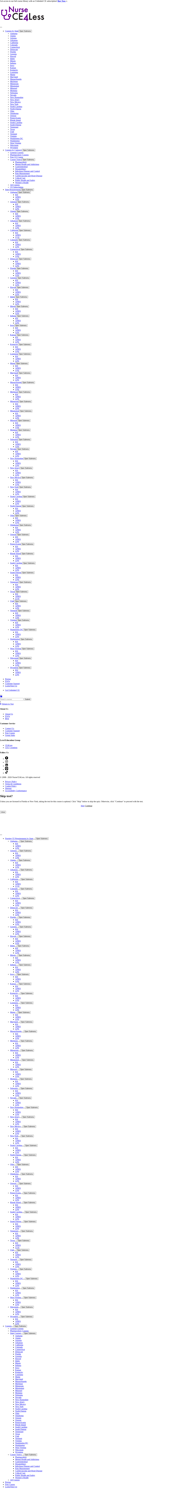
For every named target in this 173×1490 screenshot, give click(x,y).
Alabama (13, 33)
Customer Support (12, 684)
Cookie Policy (10, 786)
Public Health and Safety (25, 180)
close (3, 812)
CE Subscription (16, 187)
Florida (13, 52)
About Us (9, 714)
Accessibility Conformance (16, 791)
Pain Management (22, 173)
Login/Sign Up (11, 686)
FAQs (7, 681)
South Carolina (16, 122)
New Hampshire (16, 97)
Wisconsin (14, 145)
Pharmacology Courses (19, 155)
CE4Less (8, 745)
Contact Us (9, 728)
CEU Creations (11, 748)
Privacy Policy (11, 781)
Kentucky (14, 70)
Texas (12, 129)
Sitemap (8, 788)
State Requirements (13, 190)
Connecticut (15, 47)
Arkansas (14, 40)
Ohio (12, 111)
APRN (18, 197)
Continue (88, 806)
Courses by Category (13, 150)
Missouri (13, 88)
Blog (7, 718)
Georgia (13, 54)
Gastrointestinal (21, 167)
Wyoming (14, 148)
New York (14, 104)
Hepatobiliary (20, 169)
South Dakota (15, 125)
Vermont (13, 134)
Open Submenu (25, 31)
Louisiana (14, 72)
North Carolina (16, 106)
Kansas (13, 68)
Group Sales (10, 735)
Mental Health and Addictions (27, 164)
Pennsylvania (15, 118)
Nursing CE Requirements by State (19, 838)
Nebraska (14, 93)
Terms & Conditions (13, 784)
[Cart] (1, 697)
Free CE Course (16, 157)
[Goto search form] (1, 695)
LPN (17, 199)
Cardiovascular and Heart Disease (28, 176)
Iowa (12, 65)
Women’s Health (21, 183)
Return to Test (8, 704)
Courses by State (11, 31)
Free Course (10, 733)
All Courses (15, 185)
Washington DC (16, 138)
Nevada (13, 95)
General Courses (16, 152)
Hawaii (13, 56)
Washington (15, 141)
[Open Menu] (1, 27)
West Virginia (15, 143)
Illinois (13, 61)
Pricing (8, 679)
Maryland (14, 77)
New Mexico (15, 102)
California (14, 43)
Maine (12, 75)
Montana (13, 90)
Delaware (14, 49)
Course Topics (16, 159)
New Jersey (15, 100)
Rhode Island (15, 120)
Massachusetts (16, 79)
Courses (8, 1326)
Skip (82, 806)
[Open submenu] (34, 839)
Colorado (14, 45)
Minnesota (14, 84)
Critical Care (20, 178)
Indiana (13, 63)
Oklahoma (14, 113)
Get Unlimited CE (12, 690)
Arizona (13, 38)
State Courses (15, 1333)
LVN (17, 237)
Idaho (12, 59)
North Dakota (15, 109)
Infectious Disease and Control (27, 171)
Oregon (13, 116)
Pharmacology (21, 162)
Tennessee (14, 127)
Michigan (14, 81)
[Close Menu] (1, 834)
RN (16, 195)
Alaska (13, 36)
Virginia (13, 136)
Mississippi (14, 86)
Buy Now (62, 1)
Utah (12, 132)
